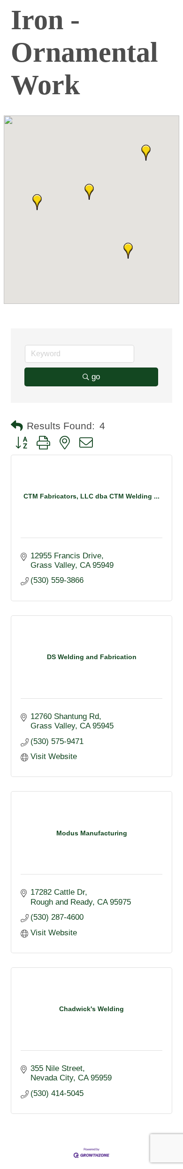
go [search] (96, 376)
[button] (89, 192)
